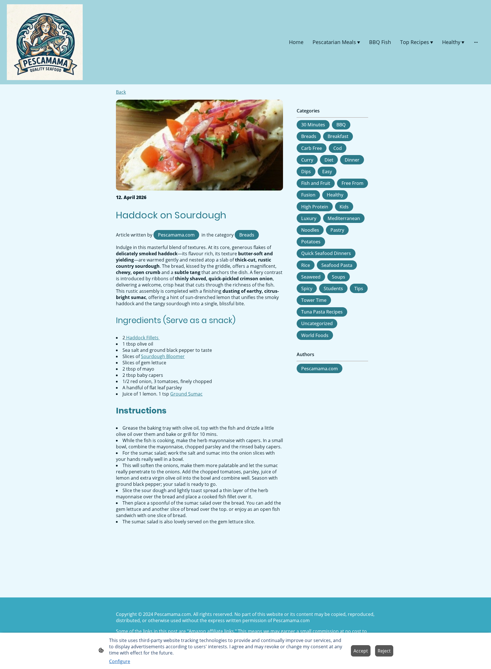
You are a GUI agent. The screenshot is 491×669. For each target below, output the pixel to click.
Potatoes (311, 242)
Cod (337, 148)
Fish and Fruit (315, 183)
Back (121, 92)
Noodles (310, 230)
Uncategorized (317, 323)
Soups (338, 277)
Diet (328, 160)
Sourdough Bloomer (163, 356)
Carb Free (311, 148)
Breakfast (338, 136)
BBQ (341, 125)
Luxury (308, 218)
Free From (352, 183)
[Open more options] (476, 42)
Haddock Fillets (142, 337)
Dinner (352, 160)
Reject (384, 651)
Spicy (306, 288)
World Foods (314, 335)
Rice (305, 265)
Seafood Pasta (336, 265)
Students (333, 288)
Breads (246, 235)
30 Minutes (313, 125)
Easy (327, 171)
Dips (306, 171)
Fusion (308, 195)
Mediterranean (344, 218)
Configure (119, 661)
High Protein (314, 207)
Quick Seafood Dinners (326, 253)
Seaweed (311, 277)
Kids (344, 207)
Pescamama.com (176, 235)
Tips (358, 288)
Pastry (337, 230)
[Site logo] (45, 42)
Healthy (335, 195)
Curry (307, 160)
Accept (360, 651)
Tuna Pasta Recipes (322, 312)
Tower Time (313, 300)
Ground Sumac (186, 394)
